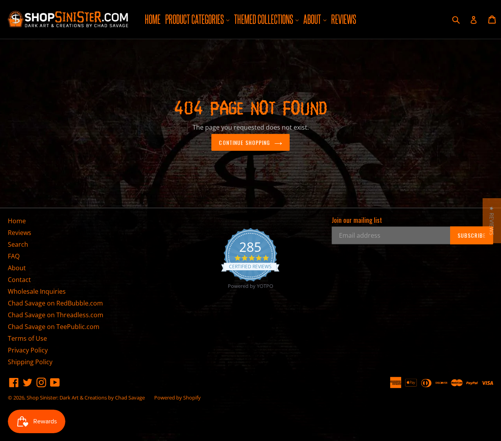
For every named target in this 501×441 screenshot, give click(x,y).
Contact (19, 279)
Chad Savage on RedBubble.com (55, 303)
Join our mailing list (357, 220)
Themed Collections (267, 19)
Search (18, 244)
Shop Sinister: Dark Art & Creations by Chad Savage (86, 397)
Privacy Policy (28, 350)
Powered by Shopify (177, 397)
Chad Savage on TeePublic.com (53, 326)
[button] (492, 220)
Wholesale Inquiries (37, 291)
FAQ (14, 256)
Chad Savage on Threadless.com (55, 315)
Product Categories (198, 19)
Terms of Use (27, 338)
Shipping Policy (30, 362)
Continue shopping (244, 142)
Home (152, 19)
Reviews (343, 19)
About (315, 19)
